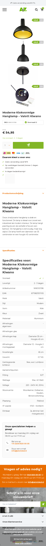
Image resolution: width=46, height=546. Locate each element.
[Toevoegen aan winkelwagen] (28, 145)
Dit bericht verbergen (23, 539)
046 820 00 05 (34, 475)
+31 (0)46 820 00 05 (20, 444)
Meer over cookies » (23, 543)
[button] (5, 9)
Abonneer (43, 504)
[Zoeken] (36, 9)
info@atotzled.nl (19, 451)
